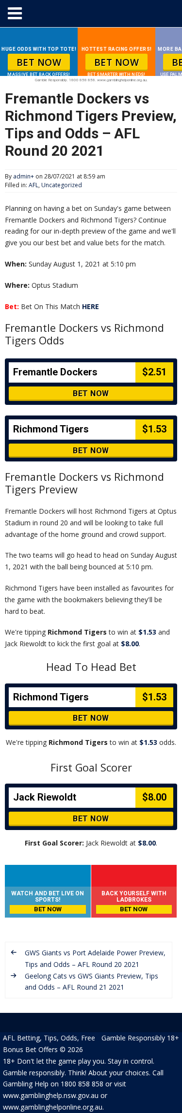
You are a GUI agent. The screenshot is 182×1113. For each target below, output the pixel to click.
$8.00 (130, 643)
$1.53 (147, 632)
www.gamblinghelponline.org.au (52, 1107)
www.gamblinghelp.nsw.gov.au (51, 1095)
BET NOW (39, 62)
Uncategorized (61, 185)
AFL (33, 185)
